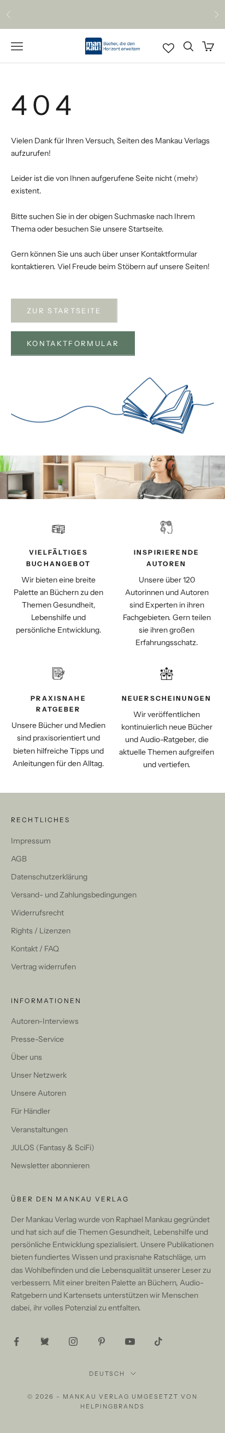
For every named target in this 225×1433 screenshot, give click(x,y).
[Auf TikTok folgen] (158, 1341)
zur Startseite (64, 310)
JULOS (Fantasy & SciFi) (52, 1147)
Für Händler (30, 1111)
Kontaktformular (73, 343)
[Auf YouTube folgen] (130, 1341)
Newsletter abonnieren (50, 1165)
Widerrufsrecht (37, 913)
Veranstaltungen (39, 1129)
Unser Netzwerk (39, 1075)
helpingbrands (112, 1406)
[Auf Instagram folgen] (73, 1341)
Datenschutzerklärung (49, 877)
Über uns (26, 1057)
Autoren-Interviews (45, 1021)
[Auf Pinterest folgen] (101, 1341)
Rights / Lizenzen (40, 931)
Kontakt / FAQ (35, 949)
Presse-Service (37, 1039)
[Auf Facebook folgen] (16, 1341)
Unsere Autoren (38, 1093)
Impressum (31, 841)
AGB (19, 859)
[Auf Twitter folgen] (44, 1341)
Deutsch (107, 1373)
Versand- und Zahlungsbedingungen (74, 895)
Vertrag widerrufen (43, 966)
